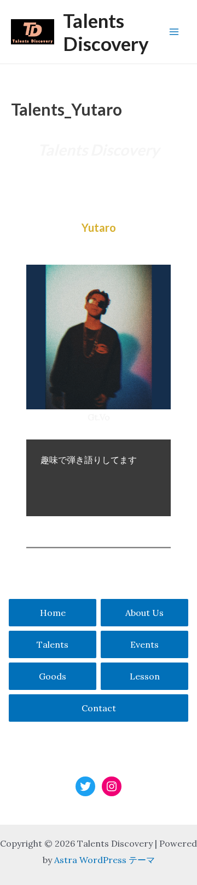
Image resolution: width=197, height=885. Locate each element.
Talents (52, 644)
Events (144, 644)
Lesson (145, 676)
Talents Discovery (106, 32)
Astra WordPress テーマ (104, 859)
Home (53, 612)
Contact (99, 708)
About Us (144, 612)
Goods (52, 676)
